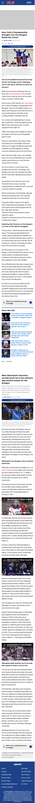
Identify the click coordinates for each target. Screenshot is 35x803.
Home (3, 361)
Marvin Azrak (8, 40)
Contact (4, 771)
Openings (24, 768)
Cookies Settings (7, 787)
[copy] (12, 43)
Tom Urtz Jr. (7, 397)
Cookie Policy (5, 781)
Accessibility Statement (9, 784)
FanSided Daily (6, 774)
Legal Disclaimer (26, 781)
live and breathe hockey (17, 94)
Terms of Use (25, 778)
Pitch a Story (25, 774)
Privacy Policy (6, 778)
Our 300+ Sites (26, 771)
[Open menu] (3, 3)
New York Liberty (27, 103)
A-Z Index (24, 784)
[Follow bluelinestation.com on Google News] (30, 302)
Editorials (9, 361)
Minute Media (10, 791)
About (3, 768)
